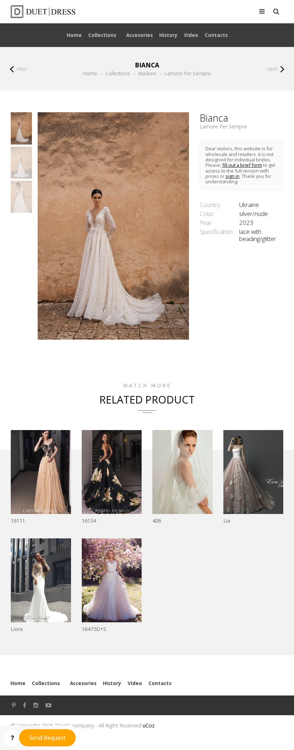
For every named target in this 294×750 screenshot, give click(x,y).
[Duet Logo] (73, 11)
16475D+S (94, 629)
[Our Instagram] (35, 705)
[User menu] (262, 12)
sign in (233, 176)
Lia (226, 520)
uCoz (149, 725)
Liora (17, 629)
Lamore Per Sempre (223, 126)
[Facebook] (24, 705)
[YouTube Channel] (48, 705)
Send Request (47, 738)
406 (156, 520)
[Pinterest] (14, 705)
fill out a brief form (242, 165)
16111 (18, 520)
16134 (89, 520)
